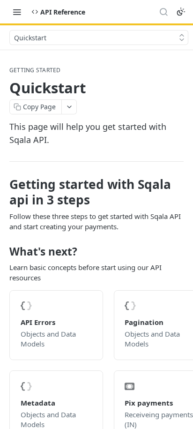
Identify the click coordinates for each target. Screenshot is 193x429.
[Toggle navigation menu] (16, 11)
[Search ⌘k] (163, 11)
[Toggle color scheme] (180, 11)
